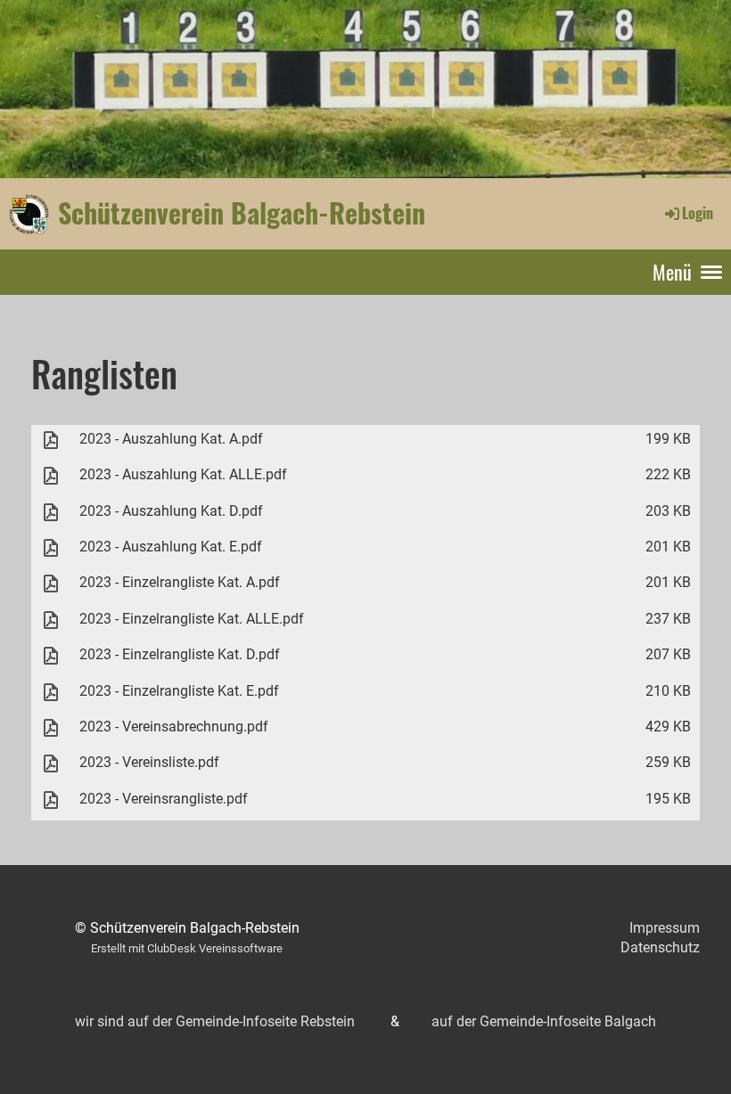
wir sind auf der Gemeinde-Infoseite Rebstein (215, 1021)
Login (697, 213)
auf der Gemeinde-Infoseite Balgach (543, 1021)
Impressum (664, 927)
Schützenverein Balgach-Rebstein (241, 213)
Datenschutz (660, 947)
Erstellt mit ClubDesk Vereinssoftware (187, 948)
